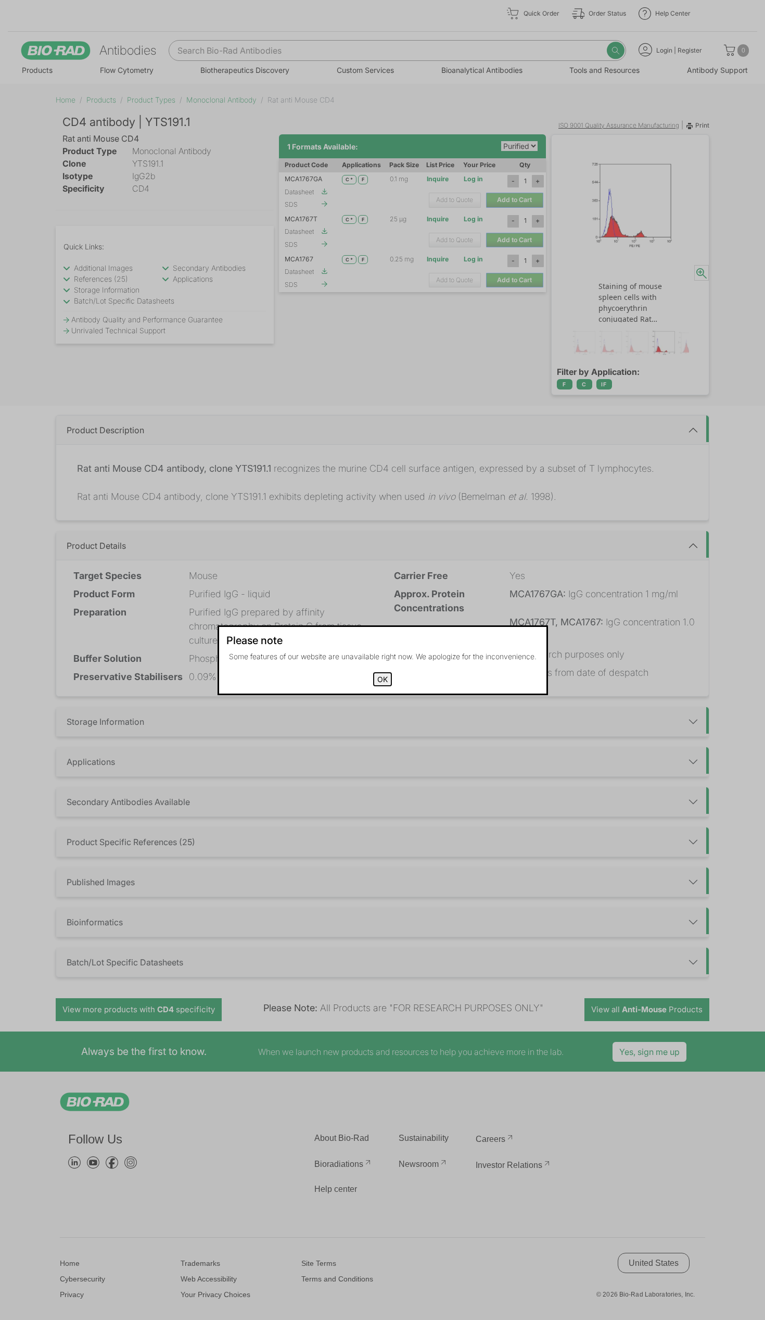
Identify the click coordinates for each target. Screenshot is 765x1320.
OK (382, 679)
